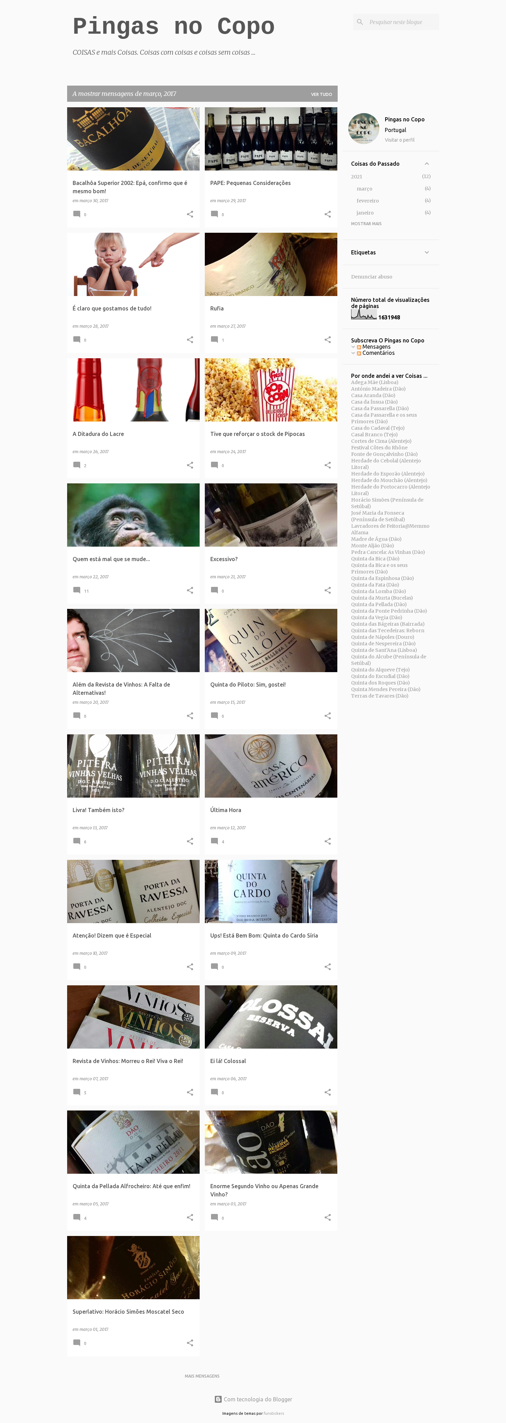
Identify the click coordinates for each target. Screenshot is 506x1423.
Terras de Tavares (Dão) (380, 696)
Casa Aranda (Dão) (373, 395)
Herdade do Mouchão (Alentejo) (389, 480)
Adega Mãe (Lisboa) (375, 382)
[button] (190, 214)
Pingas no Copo (174, 27)
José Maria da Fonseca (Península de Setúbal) (378, 516)
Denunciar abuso (371, 277)
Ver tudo (321, 94)
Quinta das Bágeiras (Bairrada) (388, 624)
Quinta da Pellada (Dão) (379, 604)
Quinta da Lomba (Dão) (378, 591)
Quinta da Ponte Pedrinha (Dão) (389, 611)
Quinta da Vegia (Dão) (376, 617)
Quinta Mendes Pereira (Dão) (386, 689)
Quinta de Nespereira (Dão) (383, 644)
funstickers (274, 1413)
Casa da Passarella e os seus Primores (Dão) (384, 418)
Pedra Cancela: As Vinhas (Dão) (388, 552)
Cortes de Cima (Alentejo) (381, 441)
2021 (356, 177)
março (364, 189)
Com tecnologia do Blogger (257, 1399)
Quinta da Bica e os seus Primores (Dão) (379, 568)
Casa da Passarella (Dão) (380, 408)
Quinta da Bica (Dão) (375, 559)
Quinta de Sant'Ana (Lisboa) (384, 650)
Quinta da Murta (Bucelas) (382, 598)
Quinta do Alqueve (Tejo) (380, 670)
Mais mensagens (202, 1376)
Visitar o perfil (400, 140)
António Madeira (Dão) (378, 389)
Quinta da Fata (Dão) (375, 585)
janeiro (365, 213)
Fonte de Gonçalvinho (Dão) (384, 454)
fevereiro (368, 201)
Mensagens (376, 346)
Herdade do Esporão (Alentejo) (388, 474)
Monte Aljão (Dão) (372, 546)
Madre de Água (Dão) (376, 539)
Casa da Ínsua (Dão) (374, 402)
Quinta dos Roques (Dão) (380, 683)
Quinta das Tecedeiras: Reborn (387, 630)
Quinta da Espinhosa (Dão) (382, 578)
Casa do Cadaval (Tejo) (378, 428)
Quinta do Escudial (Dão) (380, 676)
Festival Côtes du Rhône (379, 448)
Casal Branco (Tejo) (374, 434)
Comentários (378, 353)
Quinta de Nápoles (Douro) (382, 637)
